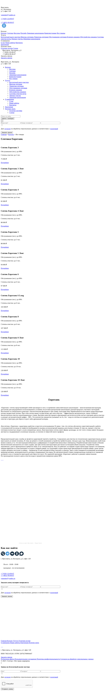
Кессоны (17, 33)
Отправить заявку (7, 689)
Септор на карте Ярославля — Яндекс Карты (30, 543)
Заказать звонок (6, 58)
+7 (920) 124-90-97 (7, 19)
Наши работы (10, 43)
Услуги (7, 80)
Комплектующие (50, 33)
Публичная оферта (8, 659)
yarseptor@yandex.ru (8, 15)
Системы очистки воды (17, 94)
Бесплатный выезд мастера (11, 37)
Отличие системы (15, 111)
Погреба (23, 33)
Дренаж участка (17, 39)
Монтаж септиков (27, 37)
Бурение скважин (73, 37)
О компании (9, 99)
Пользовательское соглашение (26, 659)
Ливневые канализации (35, 33)
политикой (54, 129)
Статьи (15, 48)
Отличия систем (24, 641)
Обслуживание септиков (58, 37)
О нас (3, 43)
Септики (10, 33)
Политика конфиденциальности (48, 659)
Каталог (4, 33)
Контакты (19, 43)
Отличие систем (7, 48)
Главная (4, 134)
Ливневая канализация (17, 97)
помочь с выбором (8, 118)
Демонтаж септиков (41, 37)
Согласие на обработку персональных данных (77, 659)
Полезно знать (10, 109)
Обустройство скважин (88, 37)
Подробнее (5, 163)
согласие (7, 129)
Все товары (61, 33)
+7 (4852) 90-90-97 (7, 22)
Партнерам (5, 44)
